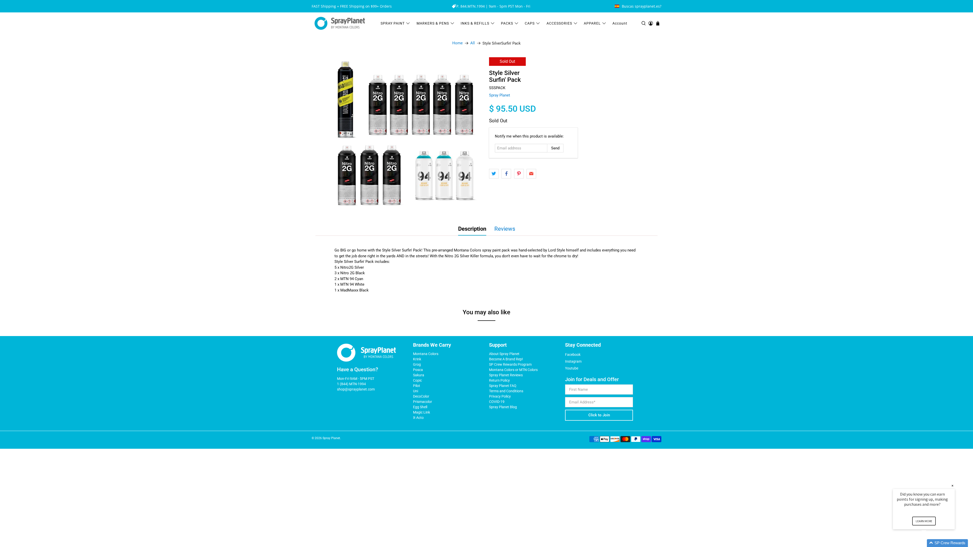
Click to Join (599, 415)
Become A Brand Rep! (506, 359)
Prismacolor (422, 402)
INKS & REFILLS (475, 23)
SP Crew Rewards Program (510, 364)
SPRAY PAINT (393, 23)
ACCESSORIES (559, 23)
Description (472, 229)
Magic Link (421, 412)
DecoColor (421, 396)
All (472, 43)
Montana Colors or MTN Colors (513, 370)
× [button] (952, 485)
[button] (930, 543)
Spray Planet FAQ (502, 386)
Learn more (924, 521)
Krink (417, 359)
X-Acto (418, 418)
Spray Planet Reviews (506, 375)
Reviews (504, 229)
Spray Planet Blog (503, 407)
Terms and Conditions (506, 391)
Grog (417, 364)
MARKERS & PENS (433, 23)
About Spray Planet (504, 354)
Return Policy (499, 380)
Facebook (573, 355)
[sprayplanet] (339, 23)
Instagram (573, 361)
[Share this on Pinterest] (519, 174)
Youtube (571, 368)
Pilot (416, 386)
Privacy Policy (500, 396)
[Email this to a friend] (531, 174)
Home (457, 43)
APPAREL (592, 23)
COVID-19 (496, 402)
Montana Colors (425, 354)
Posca (418, 370)
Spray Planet (499, 95)
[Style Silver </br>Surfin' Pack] (405, 135)
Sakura (418, 375)
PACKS (507, 23)
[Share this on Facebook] (506, 174)
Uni (415, 391)
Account (619, 23)
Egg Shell (420, 407)
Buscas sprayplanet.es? (641, 6)
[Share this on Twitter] (494, 174)
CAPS (530, 23)
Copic (417, 380)
